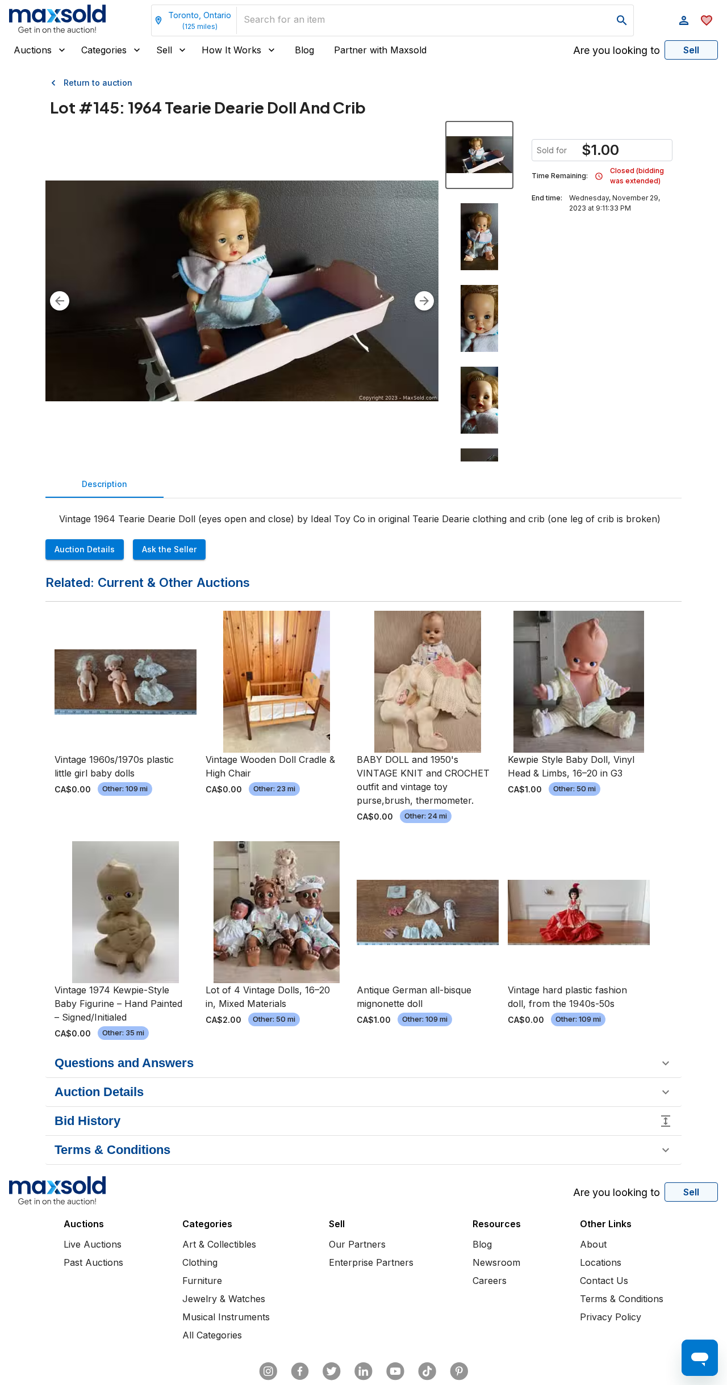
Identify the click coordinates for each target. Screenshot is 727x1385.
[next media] (424, 300)
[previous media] (59, 300)
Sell (164, 50)
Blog (304, 50)
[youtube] (395, 1371)
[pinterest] (459, 1371)
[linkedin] (363, 1371)
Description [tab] (104, 484)
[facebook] (300, 1371)
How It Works (231, 50)
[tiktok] (427, 1371)
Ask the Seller (169, 549)
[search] (622, 20)
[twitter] (331, 1371)
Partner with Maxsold (380, 50)
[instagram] (268, 1371)
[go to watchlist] (706, 20)
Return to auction (98, 82)
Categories (104, 50)
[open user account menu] (683, 20)
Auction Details (85, 549)
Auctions (33, 50)
